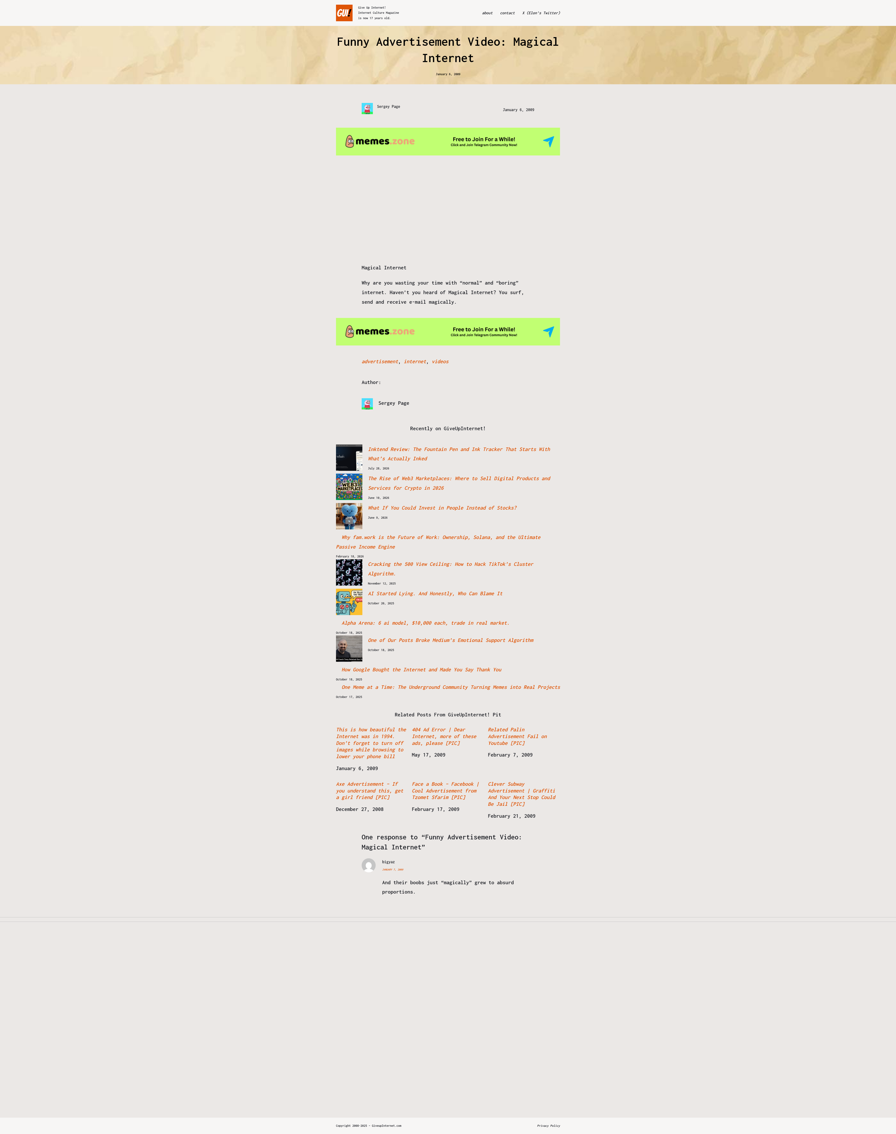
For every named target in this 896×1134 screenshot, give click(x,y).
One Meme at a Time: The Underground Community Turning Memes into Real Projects (451, 687)
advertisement (380, 361)
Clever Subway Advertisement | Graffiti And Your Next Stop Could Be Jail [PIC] (521, 794)
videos (440, 361)
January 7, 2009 (392, 869)
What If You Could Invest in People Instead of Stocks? (442, 508)
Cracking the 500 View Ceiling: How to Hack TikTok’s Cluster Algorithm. (450, 569)
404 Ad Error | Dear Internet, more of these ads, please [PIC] (444, 736)
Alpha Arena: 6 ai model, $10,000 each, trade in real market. (426, 623)
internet (415, 361)
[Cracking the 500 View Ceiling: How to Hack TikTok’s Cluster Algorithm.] (349, 572)
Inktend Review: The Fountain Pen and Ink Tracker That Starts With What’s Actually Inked (459, 454)
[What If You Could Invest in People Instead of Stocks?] (349, 516)
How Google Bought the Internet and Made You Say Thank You (421, 669)
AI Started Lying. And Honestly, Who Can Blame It (435, 593)
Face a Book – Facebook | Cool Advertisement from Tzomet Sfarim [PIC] (445, 790)
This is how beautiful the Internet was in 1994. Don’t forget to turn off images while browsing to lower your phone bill (371, 742)
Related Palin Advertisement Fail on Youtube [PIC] (517, 736)
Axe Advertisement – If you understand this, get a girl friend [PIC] (369, 790)
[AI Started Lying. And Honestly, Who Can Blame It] (349, 602)
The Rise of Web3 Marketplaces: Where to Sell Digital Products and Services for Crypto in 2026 (459, 483)
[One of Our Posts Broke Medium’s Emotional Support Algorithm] (349, 648)
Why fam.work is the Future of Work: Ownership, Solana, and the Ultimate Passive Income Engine (438, 542)
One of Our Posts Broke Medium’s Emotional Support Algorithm (450, 640)
